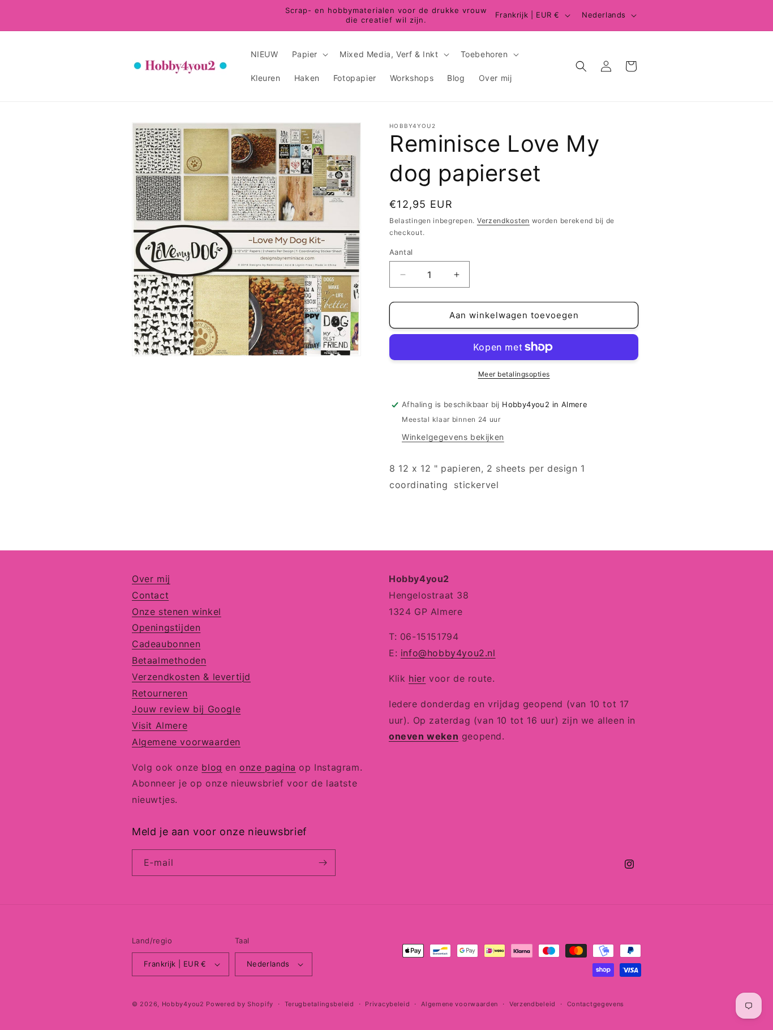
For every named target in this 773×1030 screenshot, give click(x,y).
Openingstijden (166, 627)
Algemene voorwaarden (186, 741)
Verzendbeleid (532, 1004)
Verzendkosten (503, 220)
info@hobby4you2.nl (448, 653)
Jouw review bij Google (186, 709)
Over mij (151, 578)
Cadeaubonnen (166, 643)
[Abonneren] (322, 862)
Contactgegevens (596, 1004)
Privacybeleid (387, 1004)
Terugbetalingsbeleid (319, 1004)
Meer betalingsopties (514, 374)
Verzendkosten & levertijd (191, 676)
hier (417, 678)
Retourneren (160, 693)
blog (211, 767)
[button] (309, 54)
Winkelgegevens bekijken (453, 437)
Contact (150, 595)
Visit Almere (159, 725)
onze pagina (267, 767)
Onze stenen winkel (176, 611)
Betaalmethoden (169, 660)
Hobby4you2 (183, 1004)
